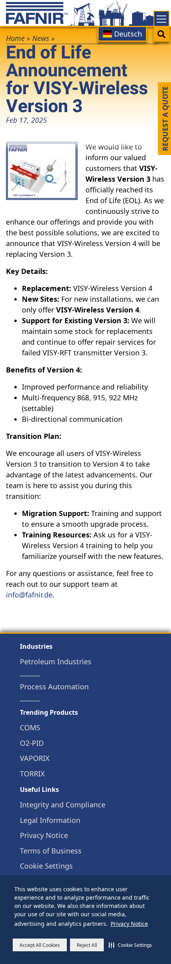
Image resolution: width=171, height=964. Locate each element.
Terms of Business (51, 850)
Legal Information (50, 820)
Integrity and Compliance (62, 804)
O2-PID (32, 743)
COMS (30, 727)
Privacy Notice (129, 923)
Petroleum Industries (55, 661)
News (40, 38)
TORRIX (32, 773)
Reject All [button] (87, 945)
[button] (130, 945)
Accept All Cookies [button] (39, 945)
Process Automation (54, 686)
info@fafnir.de (29, 594)
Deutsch (127, 34)
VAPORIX (35, 758)
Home (15, 38)
